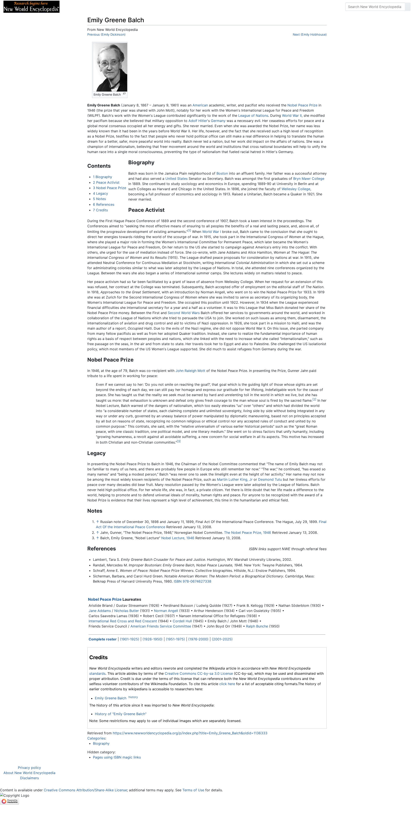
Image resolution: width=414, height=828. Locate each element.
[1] (189, 230)
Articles (72, 7)
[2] (314, 399)
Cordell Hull (182, 621)
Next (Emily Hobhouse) (310, 34)
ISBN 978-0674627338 (192, 581)
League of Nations (253, 115)
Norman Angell (166, 610)
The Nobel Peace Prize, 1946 (247, 532)
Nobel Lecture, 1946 (177, 538)
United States (176, 178)
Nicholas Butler (126, 610)
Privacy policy (29, 767)
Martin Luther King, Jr (234, 479)
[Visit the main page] (31, 6)
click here (227, 684)
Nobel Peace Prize (302, 105)
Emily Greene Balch (110, 698)
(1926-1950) (153, 639)
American (200, 105)
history (133, 697)
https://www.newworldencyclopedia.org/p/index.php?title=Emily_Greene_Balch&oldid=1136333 (190, 733)
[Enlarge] (124, 93)
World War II (292, 115)
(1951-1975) (175, 639)
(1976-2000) (198, 639)
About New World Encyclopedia (29, 773)
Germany (218, 121)
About (91, 7)
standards (97, 673)
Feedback (110, 7)
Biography (101, 743)
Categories (96, 738)
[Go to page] (408, 7)
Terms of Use (193, 790)
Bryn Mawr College (308, 178)
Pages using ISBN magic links (117, 757)
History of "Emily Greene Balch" (120, 714)
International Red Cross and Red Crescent (123, 621)
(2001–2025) (222, 639)
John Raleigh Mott (190, 370)
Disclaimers (29, 778)
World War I (211, 231)
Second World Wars (184, 313)
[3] (179, 441)
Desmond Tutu (270, 479)
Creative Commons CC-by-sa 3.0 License (199, 673)
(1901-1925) (129, 639)
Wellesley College (296, 189)
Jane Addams (100, 610)
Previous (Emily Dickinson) (106, 34)
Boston (222, 173)
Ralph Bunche (257, 626)
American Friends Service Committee (160, 626)
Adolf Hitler (197, 121)
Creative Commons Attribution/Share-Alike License (85, 790)
